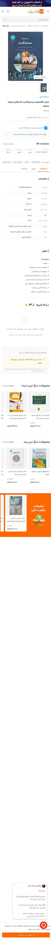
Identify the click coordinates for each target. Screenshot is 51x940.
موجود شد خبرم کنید (24, 935)
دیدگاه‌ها (24, 168)
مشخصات (43, 168)
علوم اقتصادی (36, 162)
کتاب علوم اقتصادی (33, 117)
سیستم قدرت (6, 162)
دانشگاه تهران (44, 97)
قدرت (26, 162)
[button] (4, 406)
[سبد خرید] (7, 11)
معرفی (33, 168)
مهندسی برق (18, 162)
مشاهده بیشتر (8, 385)
